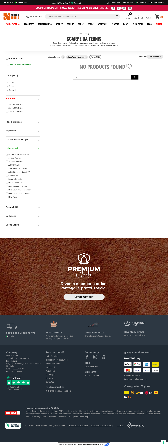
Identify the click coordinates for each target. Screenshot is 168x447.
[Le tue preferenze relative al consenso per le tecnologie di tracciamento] (163, 442)
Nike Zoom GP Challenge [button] (19, 193)
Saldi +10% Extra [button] (15, 104)
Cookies (120, 425)
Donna (11, 86)
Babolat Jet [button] (13, 176)
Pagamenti (50, 371)
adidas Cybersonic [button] (16, 161)
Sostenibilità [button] (12, 207)
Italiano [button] (21, 3)
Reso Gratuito (157, 3)
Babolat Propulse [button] (15, 179)
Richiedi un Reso (53, 363)
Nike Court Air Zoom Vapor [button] (19, 190)
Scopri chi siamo (92, 375)
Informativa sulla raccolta (67, 444)
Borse (80, 24)
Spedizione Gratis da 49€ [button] (127, 3)
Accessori (102, 24)
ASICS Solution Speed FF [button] (19, 172)
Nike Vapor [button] (12, 197)
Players (115, 24)
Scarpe (59, 24)
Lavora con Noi (91, 366)
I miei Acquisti (52, 356)
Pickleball (138, 24)
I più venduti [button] (12, 148)
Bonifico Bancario (132, 375)
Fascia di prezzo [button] (14, 122)
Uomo (11, 82)
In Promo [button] (10, 98)
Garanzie (49, 378)
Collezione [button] (11, 216)
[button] (8, 2)
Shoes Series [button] (12, 225)
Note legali (50, 374)
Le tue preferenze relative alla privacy (90, 444)
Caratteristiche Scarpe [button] (17, 139)
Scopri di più (84, 416)
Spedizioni (50, 367)
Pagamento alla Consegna (135, 379)
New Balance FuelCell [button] (17, 186)
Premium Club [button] (15, 58)
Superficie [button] (11, 131)
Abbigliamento (45, 24)
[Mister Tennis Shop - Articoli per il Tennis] (11, 16)
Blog (149, 24)
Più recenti (155, 57)
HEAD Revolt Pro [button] (15, 183)
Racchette (29, 24)
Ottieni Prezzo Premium (20, 64)
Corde (90, 24)
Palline (70, 24)
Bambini (12, 90)
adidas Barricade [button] (15, 158)
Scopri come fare (84, 296)
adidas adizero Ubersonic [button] (19, 154)
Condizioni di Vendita (78, 425)
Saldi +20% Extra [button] (15, 112)
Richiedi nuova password (57, 360)
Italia (12, 336)
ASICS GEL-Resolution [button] (17, 168)
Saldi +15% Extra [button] (15, 108)
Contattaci (50, 382)
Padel (125, 24)
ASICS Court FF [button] (15, 165)
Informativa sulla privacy (102, 425)
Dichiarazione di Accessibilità (58, 391)
